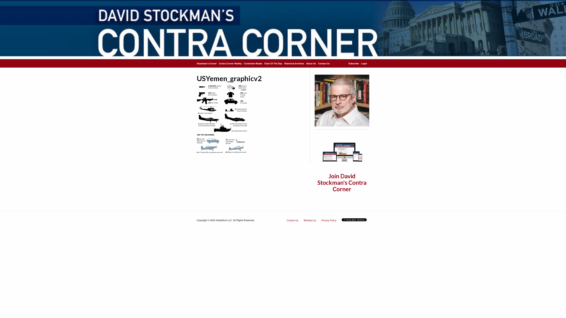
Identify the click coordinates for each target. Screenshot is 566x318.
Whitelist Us (310, 220)
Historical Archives (294, 63)
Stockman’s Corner (207, 63)
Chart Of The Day (273, 63)
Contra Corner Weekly (230, 63)
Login (364, 63)
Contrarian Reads (253, 63)
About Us (311, 63)
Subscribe (353, 63)
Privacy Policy (328, 220)
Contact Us (324, 63)
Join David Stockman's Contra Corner (342, 183)
